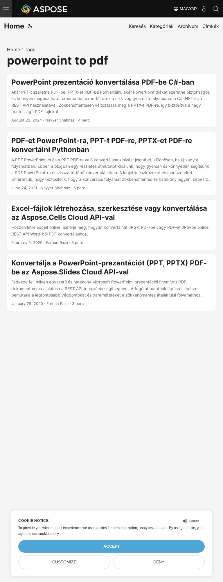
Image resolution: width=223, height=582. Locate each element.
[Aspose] (45, 8)
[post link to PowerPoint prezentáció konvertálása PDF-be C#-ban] (111, 101)
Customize (64, 562)
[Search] (215, 8)
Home (14, 26)
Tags (30, 49)
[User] (204, 8)
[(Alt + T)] (29, 26)
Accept (111, 546)
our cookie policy (45, 534)
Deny (158, 562)
